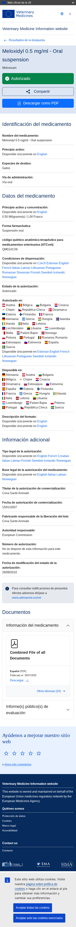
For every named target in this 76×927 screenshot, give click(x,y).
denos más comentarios (17, 764)
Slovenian (23, 272)
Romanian (9, 272)
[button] (38, 91)
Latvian (25, 267)
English (42, 154)
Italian (16, 267)
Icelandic (59, 272)
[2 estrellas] (10, 753)
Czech (41, 263)
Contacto (7, 850)
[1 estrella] (6, 753)
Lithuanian (38, 267)
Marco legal (9, 825)
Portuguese (53, 267)
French (6, 267)
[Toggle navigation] (70, 14)
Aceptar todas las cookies (32, 907)
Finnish (35, 272)
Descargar (17, 680)
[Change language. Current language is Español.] (62, 13)
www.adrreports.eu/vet (26, 597)
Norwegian (9, 277)
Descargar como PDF (41, 103)
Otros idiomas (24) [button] (49, 691)
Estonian (52, 263)
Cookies (7, 820)
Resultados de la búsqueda (27, 40)
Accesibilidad (9, 830)
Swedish (47, 272)
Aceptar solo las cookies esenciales (39, 918)
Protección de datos (13, 815)
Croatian (63, 456)
